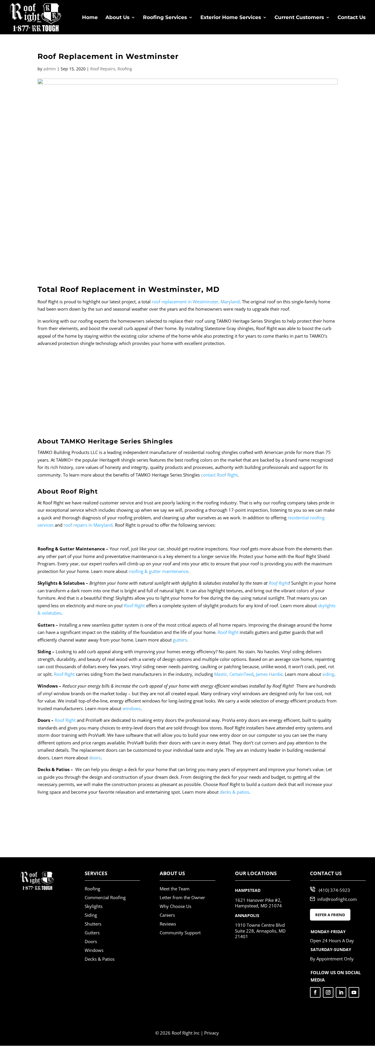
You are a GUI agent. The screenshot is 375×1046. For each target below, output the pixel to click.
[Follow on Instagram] (328, 992)
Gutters (92, 933)
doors (95, 758)
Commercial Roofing (105, 897)
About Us (117, 17)
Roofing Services (165, 17)
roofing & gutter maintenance (158, 571)
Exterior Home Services (230, 17)
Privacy (211, 1033)
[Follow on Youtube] (354, 992)
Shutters (93, 924)
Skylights (94, 906)
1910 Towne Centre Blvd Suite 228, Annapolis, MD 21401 (260, 930)
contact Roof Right (219, 475)
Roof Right (279, 583)
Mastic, (221, 674)
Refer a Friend (330, 914)
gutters (180, 640)
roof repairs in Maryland (88, 525)
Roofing (124, 69)
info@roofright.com (337, 899)
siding (328, 674)
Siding (91, 915)
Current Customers (299, 17)
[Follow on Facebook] (315, 992)
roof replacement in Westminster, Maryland (196, 302)
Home (90, 17)
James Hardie (269, 674)
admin (49, 69)
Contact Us (352, 17)
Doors (91, 941)
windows (131, 708)
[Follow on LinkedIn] (341, 992)
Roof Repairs (102, 69)
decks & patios (234, 792)
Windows (94, 950)
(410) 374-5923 (334, 890)
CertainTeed (241, 674)
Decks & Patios (100, 959)
